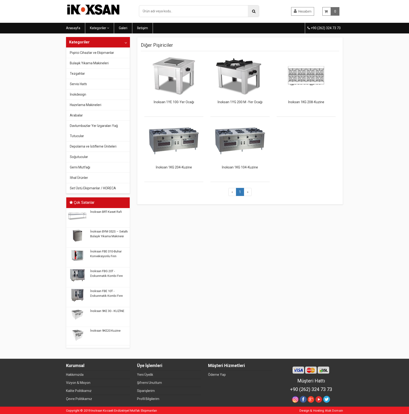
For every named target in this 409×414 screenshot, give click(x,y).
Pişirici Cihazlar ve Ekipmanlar (92, 53)
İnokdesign (78, 94)
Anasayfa (73, 28)
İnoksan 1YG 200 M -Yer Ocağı (240, 102)
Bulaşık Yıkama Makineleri (89, 63)
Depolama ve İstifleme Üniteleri (93, 146)
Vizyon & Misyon (78, 383)
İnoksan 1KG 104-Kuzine (240, 167)
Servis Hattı (78, 84)
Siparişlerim (146, 391)
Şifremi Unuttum (149, 383)
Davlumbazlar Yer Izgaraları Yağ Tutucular (94, 131)
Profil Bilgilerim (148, 399)
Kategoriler (98, 28)
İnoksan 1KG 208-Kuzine (306, 102)
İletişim (142, 28)
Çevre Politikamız (79, 399)
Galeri (123, 28)
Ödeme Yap (217, 375)
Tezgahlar (77, 73)
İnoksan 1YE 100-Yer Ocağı (174, 102)
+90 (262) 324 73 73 (325, 28)
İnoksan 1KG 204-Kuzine (174, 167)
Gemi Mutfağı (80, 167)
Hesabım (304, 11)
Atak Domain (334, 410)
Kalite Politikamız (79, 391)
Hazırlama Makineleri (85, 105)
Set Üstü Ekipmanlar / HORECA (93, 188)
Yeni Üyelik (145, 375)
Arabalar (76, 115)
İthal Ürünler (79, 178)
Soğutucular (79, 157)
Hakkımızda (75, 375)
